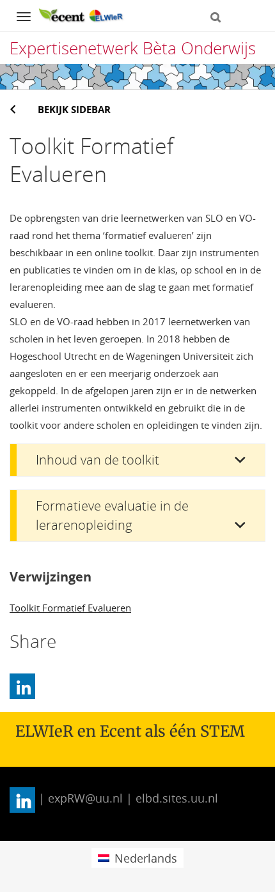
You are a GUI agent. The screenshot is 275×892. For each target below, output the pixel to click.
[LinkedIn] (22, 686)
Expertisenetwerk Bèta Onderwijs (133, 47)
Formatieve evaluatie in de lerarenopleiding (112, 515)
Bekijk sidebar (74, 109)
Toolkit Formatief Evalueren (70, 607)
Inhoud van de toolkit (97, 459)
